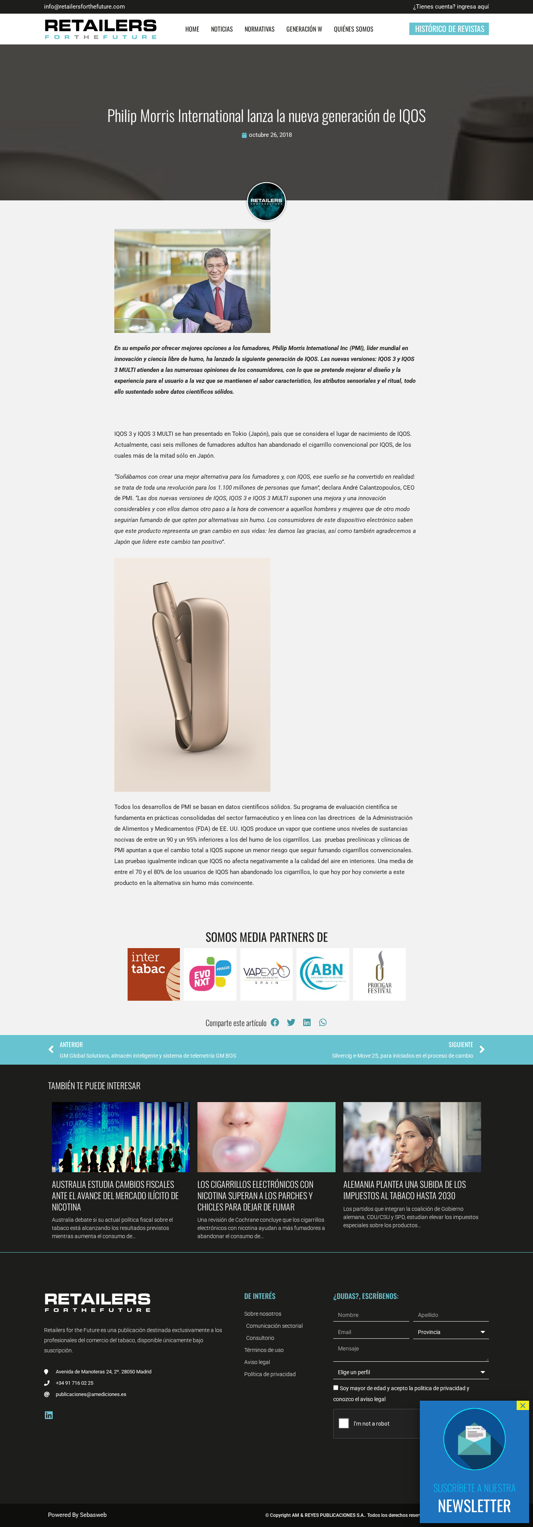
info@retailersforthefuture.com (84, 6)
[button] (275, 1023)
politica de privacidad (439, 1388)
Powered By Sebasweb (77, 1514)
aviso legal (373, 1399)
